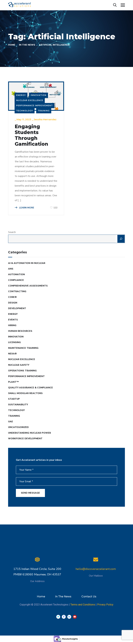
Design (12, 302)
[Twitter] (58, 617)
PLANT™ (13, 381)
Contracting (17, 291)
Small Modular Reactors (25, 393)
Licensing (14, 342)
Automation (16, 274)
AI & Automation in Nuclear (26, 263)
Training (44, 110)
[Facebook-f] (64, 617)
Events (13, 319)
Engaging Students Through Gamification (31, 135)
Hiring (12, 325)
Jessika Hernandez (45, 119)
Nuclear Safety (18, 365)
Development (17, 308)
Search (12, 232)
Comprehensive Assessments (28, 285)
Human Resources (20, 331)
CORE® (12, 297)
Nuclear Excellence (29, 100)
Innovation (38, 95)
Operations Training (22, 370)
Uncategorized (18, 427)
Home (11, 44)
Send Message (30, 492)
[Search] (121, 239)
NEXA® (12, 353)
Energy (21, 95)
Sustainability (18, 404)
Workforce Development (25, 438)
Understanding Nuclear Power (29, 432)
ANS (10, 268)
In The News (27, 44)
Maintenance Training (23, 348)
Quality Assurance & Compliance (30, 387)
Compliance (16, 280)
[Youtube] (75, 617)
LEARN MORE (26, 207)
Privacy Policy (105, 604)
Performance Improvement (34, 105)
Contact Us (88, 596)
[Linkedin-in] (69, 617)
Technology (24, 110)
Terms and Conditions (82, 604)
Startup (14, 398)
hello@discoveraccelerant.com (96, 569)
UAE (10, 421)
